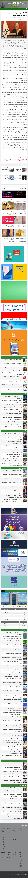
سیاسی (9, 828)
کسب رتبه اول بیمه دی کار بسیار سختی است (12, 433)
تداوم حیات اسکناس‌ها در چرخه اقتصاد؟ (13, 666)
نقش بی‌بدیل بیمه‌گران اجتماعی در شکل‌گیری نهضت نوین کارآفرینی (12, 781)
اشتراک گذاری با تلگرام (21, 19)
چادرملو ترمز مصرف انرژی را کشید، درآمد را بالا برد (12, 804)
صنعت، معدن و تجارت (3, 830)
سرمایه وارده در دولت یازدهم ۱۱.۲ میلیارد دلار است (12, 475)
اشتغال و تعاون (9, 853)
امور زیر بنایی (16, 17)
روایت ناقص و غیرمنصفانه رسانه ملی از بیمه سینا (12, 683)
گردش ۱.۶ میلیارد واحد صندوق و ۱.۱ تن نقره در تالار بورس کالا (12, 401)
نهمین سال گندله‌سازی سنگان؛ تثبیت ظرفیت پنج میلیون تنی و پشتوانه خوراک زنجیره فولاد (12, 773)
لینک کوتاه (6, 17)
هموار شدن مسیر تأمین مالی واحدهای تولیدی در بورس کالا (12, 658)
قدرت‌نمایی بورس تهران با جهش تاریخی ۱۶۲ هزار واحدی (12, 397)
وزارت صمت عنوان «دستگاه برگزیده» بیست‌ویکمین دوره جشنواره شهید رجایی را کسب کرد (12, 790)
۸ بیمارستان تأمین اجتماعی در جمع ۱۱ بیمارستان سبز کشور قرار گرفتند (14, 455)
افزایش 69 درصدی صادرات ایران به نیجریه (12, 478)
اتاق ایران (21, 861)
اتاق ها (20, 852)
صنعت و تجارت (3, 842)
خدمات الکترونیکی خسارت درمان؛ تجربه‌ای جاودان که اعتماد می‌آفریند (13, 671)
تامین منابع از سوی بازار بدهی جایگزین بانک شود (12, 364)
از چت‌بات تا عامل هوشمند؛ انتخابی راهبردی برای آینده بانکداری (12, 768)
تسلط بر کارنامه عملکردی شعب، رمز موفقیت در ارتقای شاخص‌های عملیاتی (12, 735)
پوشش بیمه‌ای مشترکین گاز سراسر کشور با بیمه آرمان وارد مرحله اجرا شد (12, 438)
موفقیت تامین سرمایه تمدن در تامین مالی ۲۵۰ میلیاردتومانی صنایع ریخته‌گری (12, 696)
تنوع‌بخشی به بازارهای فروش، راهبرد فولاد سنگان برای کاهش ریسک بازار (13, 752)
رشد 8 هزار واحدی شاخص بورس (14, 717)
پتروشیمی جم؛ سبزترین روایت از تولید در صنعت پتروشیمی (12, 705)
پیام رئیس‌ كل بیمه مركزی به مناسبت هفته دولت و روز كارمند (13, 447)
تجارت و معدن (4, 842)
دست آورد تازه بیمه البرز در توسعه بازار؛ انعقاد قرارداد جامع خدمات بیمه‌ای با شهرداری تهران (12, 637)
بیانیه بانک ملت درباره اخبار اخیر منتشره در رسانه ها (12, 377)
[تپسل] (5, 247)
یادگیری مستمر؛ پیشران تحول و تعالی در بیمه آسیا (12, 777)
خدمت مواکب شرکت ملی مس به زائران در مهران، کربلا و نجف (13, 817)
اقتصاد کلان (20, 829)
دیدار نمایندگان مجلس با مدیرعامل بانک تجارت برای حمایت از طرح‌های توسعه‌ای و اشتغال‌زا (12, 460)
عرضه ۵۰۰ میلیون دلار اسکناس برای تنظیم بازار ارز (12, 692)
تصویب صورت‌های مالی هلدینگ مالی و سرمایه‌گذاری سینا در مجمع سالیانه (13, 423)
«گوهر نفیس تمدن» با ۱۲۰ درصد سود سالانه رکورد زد (12, 726)
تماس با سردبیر (14, 858)
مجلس (9, 857)
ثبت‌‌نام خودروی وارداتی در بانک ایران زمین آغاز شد (12, 650)
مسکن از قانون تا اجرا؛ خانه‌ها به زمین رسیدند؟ (5, 169)
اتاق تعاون (19, 861)
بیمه (14, 836)
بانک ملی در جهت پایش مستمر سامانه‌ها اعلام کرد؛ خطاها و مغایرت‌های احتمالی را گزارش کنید (12, 739)
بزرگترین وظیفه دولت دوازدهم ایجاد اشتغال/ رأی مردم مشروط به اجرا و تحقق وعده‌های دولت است (12, 502)
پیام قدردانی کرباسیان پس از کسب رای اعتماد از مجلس (12, 492)
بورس (15, 836)
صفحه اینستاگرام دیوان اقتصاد (9, 160)
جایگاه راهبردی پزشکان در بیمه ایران (13, 653)
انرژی (26, 852)
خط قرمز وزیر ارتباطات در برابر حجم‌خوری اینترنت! (17, 177)
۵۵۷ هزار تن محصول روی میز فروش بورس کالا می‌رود (12, 410)
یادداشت (3, 852)
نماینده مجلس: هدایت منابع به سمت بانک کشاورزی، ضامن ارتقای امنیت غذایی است (12, 675)
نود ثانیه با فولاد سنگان (21, 606)
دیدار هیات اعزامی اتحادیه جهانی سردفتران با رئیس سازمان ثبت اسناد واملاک (12, 496)
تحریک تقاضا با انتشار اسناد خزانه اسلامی (12, 359)
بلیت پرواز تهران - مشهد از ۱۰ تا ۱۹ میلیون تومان (5, 177)
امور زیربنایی (14, 853)
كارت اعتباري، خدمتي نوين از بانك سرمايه (12, 381)
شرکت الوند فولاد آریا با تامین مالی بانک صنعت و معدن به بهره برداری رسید (12, 369)
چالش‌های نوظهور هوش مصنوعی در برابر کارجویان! (13, 700)
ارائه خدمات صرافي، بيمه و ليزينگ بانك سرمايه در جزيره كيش (12, 373)
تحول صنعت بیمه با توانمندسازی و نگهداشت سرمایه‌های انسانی (12, 730)
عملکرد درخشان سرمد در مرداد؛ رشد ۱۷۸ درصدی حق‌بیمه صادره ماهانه (13, 451)
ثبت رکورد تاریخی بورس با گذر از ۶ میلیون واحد (11, 641)
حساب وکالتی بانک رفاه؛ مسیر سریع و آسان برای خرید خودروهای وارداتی (12, 713)
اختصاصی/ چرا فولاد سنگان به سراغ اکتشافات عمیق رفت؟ (12, 633)
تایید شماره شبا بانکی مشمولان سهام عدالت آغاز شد (12, 484)
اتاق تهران (20, 861)
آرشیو (3, 855)
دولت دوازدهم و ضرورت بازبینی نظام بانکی (12, 470)
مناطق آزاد (11, 17)
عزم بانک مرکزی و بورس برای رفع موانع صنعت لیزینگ (12, 756)
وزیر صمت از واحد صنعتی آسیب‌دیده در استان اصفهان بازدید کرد (12, 808)
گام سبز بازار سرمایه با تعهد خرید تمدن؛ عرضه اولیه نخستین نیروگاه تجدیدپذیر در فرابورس (12, 406)
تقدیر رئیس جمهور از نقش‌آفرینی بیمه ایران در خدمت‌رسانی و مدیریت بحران (12, 464)
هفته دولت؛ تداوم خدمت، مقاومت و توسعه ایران (12, 722)
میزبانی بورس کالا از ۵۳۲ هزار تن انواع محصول (11, 426)
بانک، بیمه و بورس (14, 830)
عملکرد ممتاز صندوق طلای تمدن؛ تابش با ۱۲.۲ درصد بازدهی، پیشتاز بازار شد (12, 418)
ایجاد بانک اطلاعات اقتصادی (15, 487)
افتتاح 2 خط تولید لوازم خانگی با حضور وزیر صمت (12, 800)
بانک (13, 836)
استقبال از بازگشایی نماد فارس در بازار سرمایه (12, 687)
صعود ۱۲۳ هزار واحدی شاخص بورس (13, 413)
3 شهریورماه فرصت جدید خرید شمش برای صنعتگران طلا (12, 743)
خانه (26, 828)
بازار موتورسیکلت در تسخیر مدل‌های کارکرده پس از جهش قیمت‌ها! (12, 646)
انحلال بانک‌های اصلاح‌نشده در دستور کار (12, 678)
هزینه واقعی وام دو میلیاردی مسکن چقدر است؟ (18, 169)
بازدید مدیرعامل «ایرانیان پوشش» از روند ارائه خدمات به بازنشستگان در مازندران (12, 709)
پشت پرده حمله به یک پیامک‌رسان (14, 389)
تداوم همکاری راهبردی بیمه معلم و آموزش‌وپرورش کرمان (14, 442)
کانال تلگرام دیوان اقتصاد (21, 160)
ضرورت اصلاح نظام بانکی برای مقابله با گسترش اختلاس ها (12, 386)
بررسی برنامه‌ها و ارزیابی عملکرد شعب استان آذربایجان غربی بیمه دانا (12, 663)
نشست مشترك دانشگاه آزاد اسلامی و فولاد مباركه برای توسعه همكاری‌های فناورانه (12, 813)
